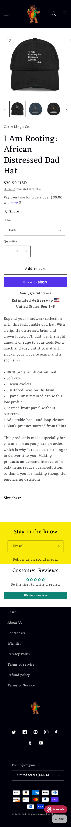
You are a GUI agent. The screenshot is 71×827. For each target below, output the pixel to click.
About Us (15, 623)
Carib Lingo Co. (29, 814)
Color (7, 220)
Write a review (35, 595)
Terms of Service (21, 685)
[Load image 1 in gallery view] (17, 109)
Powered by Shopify (48, 814)
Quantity (10, 242)
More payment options (35, 293)
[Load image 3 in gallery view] (35, 109)
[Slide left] (4, 110)
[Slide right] (67, 110)
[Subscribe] (57, 546)
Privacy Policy (19, 654)
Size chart (12, 498)
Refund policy (19, 675)
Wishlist (14, 644)
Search (13, 612)
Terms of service (21, 665)
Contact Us (16, 633)
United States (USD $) (33, 775)
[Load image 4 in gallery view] (54, 109)
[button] (6, 14)
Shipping (9, 189)
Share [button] (14, 212)
